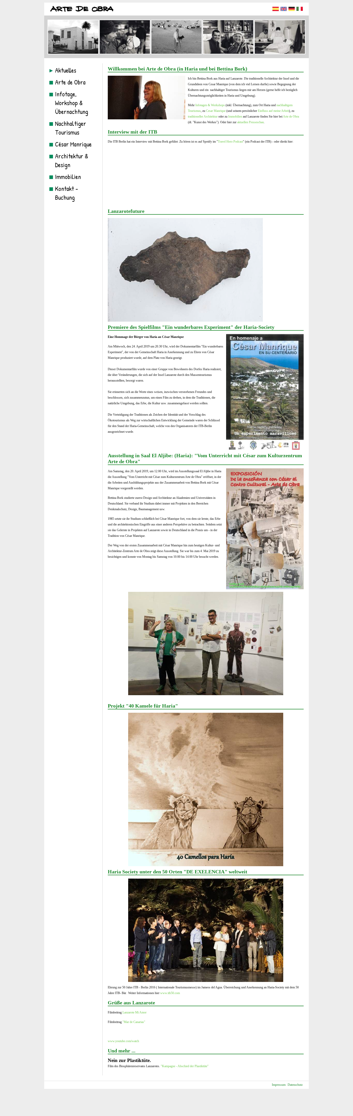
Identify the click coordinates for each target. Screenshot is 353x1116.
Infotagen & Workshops (210, 105)
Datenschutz (295, 1085)
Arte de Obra (70, 82)
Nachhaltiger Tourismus (70, 128)
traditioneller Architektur (203, 116)
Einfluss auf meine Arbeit (273, 111)
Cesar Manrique (216, 111)
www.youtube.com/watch (123, 1041)
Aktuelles (65, 70)
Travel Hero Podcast (230, 141)
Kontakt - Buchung (66, 193)
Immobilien (68, 176)
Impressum (279, 1085)
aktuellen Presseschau (250, 122)
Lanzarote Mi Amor (134, 1012)
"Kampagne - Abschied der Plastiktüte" (185, 1066)
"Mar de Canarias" (133, 1022)
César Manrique (73, 144)
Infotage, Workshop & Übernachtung (71, 103)
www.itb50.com (170, 993)
